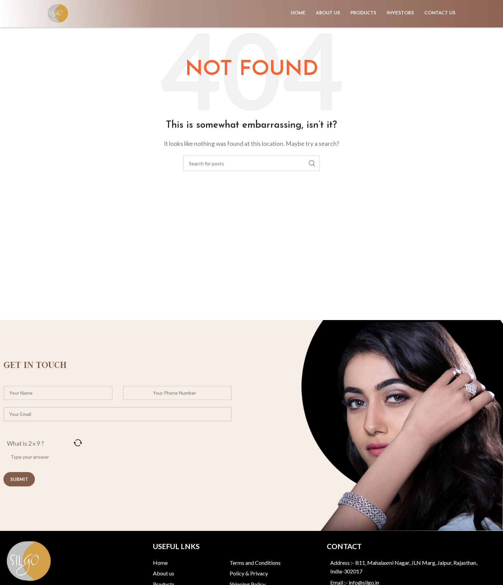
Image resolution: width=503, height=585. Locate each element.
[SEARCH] (312, 163)
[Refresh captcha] (78, 442)
